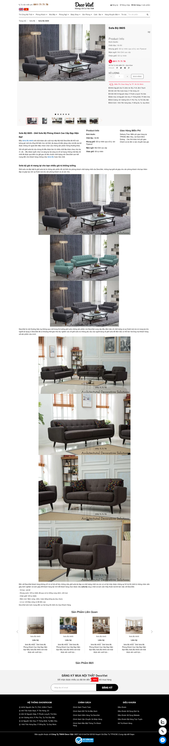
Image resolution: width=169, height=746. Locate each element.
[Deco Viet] (21, 9)
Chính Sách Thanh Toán (82, 707)
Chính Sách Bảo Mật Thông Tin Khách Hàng (87, 724)
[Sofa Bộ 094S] (70, 625)
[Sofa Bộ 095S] (37, 625)
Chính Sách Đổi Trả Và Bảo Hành (85, 711)
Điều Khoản (122, 707)
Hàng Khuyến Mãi (111, 14)
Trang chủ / (24, 21)
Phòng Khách (41, 14)
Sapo (132, 734)
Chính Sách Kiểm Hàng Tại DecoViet (86, 715)
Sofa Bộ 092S (136, 636)
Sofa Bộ (32, 21)
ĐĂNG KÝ (107, 687)
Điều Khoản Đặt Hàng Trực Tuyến (130, 719)
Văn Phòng (86, 14)
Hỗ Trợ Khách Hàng (125, 723)
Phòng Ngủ (63, 14)
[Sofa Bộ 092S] (135, 625)
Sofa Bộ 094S (70, 636)
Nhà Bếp (52, 14)
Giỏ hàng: (141, 5)
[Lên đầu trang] (163, 714)
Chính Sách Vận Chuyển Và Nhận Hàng (87, 719)
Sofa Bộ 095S (37, 636)
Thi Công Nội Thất (25, 14)
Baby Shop (75, 14)
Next (103, 120)
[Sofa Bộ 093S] (102, 625)
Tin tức (123, 14)
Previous (21, 120)
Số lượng (114, 72)
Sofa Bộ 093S (103, 636)
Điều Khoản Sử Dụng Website (129, 715)
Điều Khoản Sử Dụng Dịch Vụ (128, 711)
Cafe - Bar (97, 14)
